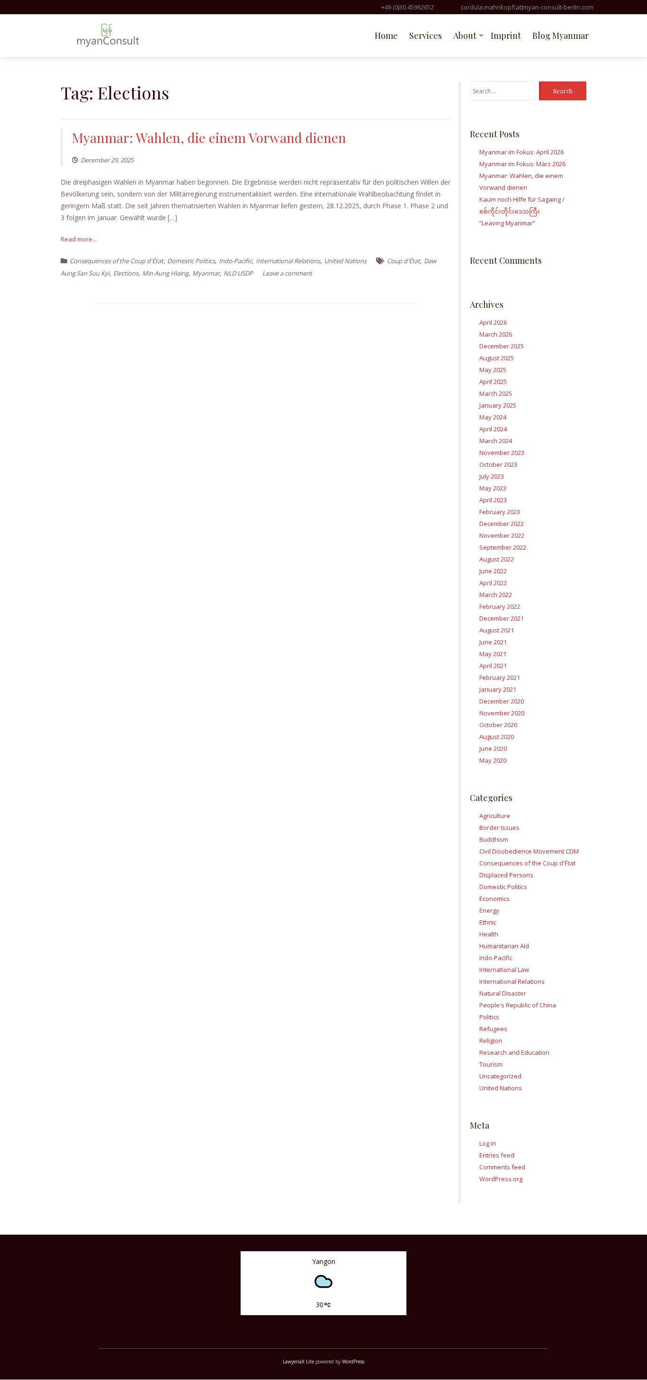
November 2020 (501, 713)
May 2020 (492, 760)
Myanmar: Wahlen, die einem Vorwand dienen (209, 137)
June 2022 (493, 571)
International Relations (288, 261)
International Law (504, 969)
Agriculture (494, 815)
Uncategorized (500, 1076)
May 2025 (492, 369)
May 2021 (492, 654)
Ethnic (487, 922)
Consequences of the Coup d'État (116, 261)
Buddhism (493, 839)
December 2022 (501, 523)
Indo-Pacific (235, 261)
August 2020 (496, 736)
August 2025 (496, 358)
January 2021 (497, 689)
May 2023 (492, 488)
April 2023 (493, 500)
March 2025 (495, 393)
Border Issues (499, 827)
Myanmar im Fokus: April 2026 (521, 152)
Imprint (506, 35)
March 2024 (495, 440)
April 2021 (493, 665)
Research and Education (514, 1052)
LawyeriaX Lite (298, 1361)
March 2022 (495, 594)
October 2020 (498, 725)
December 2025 (501, 346)
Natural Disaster (502, 993)
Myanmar (206, 273)
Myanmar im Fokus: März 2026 (522, 164)
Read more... (79, 239)
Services (425, 35)
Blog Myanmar (560, 35)
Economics (494, 898)
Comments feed (502, 1167)
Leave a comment (287, 273)
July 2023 (491, 476)
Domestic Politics (191, 261)
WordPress (353, 1361)
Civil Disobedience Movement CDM (529, 851)
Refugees (493, 1028)
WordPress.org (500, 1179)
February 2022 (499, 606)
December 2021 (501, 618)
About (464, 35)
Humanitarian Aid (504, 946)
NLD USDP (238, 273)
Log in (487, 1143)
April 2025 (493, 381)
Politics (489, 1017)
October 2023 (498, 464)
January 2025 (497, 405)
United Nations (345, 261)
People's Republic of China (517, 1005)
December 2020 (501, 701)
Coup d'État (403, 261)
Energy (489, 910)
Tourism (491, 1064)
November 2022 (501, 535)
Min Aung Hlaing (165, 273)
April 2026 (493, 322)
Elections (125, 273)
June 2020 (493, 748)
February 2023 (499, 511)
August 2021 (496, 630)
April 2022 (493, 583)
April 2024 (493, 429)
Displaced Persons (506, 875)
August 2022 (496, 559)
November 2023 (501, 452)
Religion (490, 1040)
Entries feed (496, 1155)
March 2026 (495, 334)
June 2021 (493, 642)
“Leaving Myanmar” (507, 223)
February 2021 (499, 677)
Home (386, 35)
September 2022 (502, 547)
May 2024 (492, 417)
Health (488, 934)
